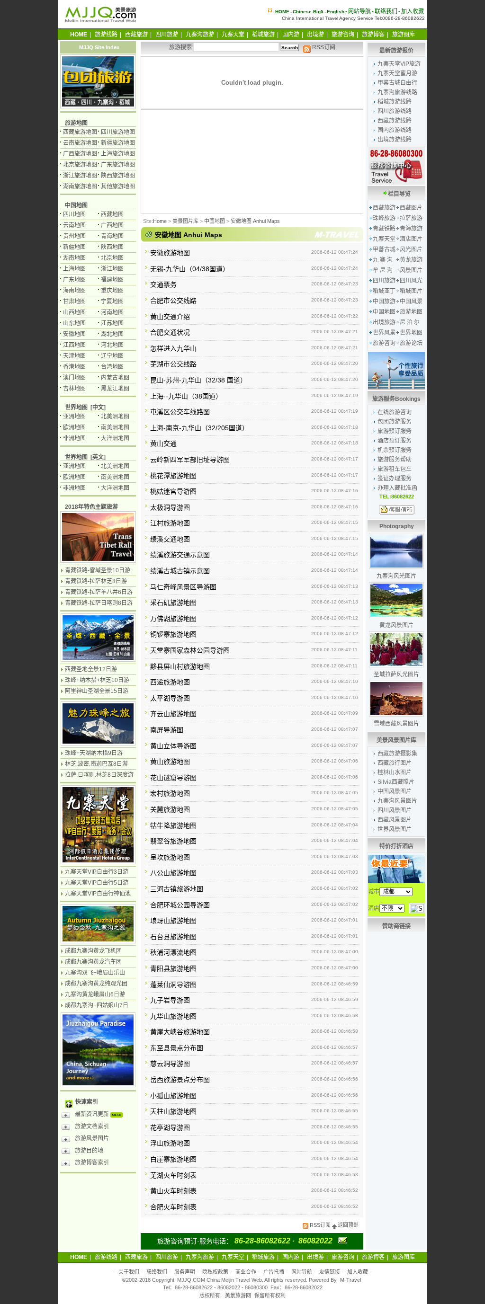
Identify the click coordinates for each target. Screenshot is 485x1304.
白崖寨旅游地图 (173, 1159)
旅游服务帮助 (394, 459)
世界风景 (384, 332)
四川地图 (74, 214)
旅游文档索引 (92, 1126)
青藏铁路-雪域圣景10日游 (97, 570)
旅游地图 (411, 312)
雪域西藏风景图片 (396, 723)
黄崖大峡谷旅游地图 (180, 1032)
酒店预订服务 (394, 440)
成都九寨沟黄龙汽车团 (93, 961)
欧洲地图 (74, 427)
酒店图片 (411, 239)
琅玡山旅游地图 (173, 920)
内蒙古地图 (115, 377)
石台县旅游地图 (173, 936)
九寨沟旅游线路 (397, 92)
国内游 (290, 34)
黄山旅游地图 (170, 761)
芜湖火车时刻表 (173, 1175)
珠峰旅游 (384, 218)
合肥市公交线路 (173, 300)
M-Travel (350, 1280)
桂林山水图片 (394, 772)
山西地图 (74, 312)
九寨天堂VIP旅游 (399, 64)
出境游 (315, 34)
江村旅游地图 (170, 523)
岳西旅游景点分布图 (180, 1079)
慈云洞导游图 (170, 1063)
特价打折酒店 (396, 846)
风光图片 (411, 249)
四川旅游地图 (118, 132)
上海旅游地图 (118, 154)
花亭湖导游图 (170, 1127)
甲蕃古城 (384, 249)
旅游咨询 (343, 34)
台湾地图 (112, 367)
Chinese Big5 (308, 11)
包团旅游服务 (394, 421)
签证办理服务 (394, 478)
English (335, 11)
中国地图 (214, 221)
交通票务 (163, 284)
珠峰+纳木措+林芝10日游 (97, 680)
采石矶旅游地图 (173, 602)
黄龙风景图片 (396, 625)
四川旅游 (166, 34)
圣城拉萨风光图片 (396, 674)
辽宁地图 (112, 356)
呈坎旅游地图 (170, 857)
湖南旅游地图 (80, 186)
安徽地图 (74, 334)
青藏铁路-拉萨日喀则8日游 (99, 603)
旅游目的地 (89, 1150)
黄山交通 (163, 443)
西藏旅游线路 (394, 120)
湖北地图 (112, 334)
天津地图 (74, 356)
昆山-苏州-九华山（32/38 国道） (198, 380)
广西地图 (112, 225)
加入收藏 (412, 11)
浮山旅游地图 (170, 1143)
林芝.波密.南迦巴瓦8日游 (96, 764)
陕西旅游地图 (118, 175)
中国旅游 (384, 301)
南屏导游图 (166, 730)
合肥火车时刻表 (173, 1207)
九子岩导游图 (170, 1000)
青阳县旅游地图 (173, 968)
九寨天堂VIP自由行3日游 (96, 872)
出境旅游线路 (394, 139)
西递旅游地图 (170, 682)
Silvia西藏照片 (395, 782)
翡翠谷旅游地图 (173, 841)
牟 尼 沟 (383, 270)
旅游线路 (106, 34)
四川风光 (411, 280)
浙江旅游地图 (80, 175)
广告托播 (273, 1272)
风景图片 (411, 270)
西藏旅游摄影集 (397, 753)
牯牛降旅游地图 (173, 825)
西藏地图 (112, 214)
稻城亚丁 (384, 291)
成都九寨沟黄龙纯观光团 (96, 983)
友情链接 (329, 1272)
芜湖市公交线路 (173, 364)
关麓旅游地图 (170, 809)
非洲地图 (74, 438)
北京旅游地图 (80, 164)
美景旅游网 (238, 1295)
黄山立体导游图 (173, 746)
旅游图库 (403, 34)
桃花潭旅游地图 (173, 475)
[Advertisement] (192, 161)
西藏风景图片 (394, 819)
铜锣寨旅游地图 (173, 634)
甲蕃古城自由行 (397, 83)
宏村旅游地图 (170, 793)
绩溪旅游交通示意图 (180, 555)
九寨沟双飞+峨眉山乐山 (95, 972)
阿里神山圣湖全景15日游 (96, 691)
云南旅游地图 (80, 143)
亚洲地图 (74, 416)
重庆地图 (112, 290)
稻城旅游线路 (394, 101)
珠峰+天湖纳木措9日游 (94, 753)
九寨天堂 (233, 34)
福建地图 (112, 279)
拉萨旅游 (411, 218)
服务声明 (184, 1272)
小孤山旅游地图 (173, 1096)
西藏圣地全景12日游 (91, 669)
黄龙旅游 (411, 260)
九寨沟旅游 (200, 34)
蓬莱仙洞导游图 (173, 984)
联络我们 (386, 11)
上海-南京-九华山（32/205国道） (199, 428)
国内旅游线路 (394, 130)
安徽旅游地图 (170, 253)
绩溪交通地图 (170, 539)
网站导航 (359, 11)
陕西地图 (112, 247)
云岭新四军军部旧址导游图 (190, 459)
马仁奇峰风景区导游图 (183, 587)
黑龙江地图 (115, 388)
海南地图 (74, 290)
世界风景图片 (394, 829)
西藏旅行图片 (394, 763)
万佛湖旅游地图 (173, 618)
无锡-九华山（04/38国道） (189, 269)
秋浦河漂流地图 (173, 952)
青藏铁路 (384, 228)
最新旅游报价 (396, 50)
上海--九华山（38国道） (186, 396)
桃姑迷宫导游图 (173, 491)
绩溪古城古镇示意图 (180, 571)
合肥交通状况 (170, 332)
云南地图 (74, 225)
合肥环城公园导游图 (180, 905)
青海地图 (112, 236)
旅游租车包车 (394, 469)
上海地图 (74, 269)
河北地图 (112, 345)
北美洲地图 (115, 416)
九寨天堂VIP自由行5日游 (96, 882)
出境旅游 (384, 322)
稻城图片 (411, 291)
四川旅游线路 (394, 111)
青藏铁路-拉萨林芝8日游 (96, 581)
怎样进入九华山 (173, 348)
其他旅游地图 (118, 186)
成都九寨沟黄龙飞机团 (93, 951)
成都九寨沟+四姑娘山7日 (96, 1005)
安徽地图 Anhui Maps (255, 221)
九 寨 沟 (383, 260)
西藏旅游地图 (80, 132)
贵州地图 (74, 236)
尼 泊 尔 (410, 322)
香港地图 (74, 367)
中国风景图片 (394, 791)
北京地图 (112, 258)
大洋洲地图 (115, 438)
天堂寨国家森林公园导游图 (190, 650)
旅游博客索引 (92, 1162)
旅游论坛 (411, 343)
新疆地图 (74, 247)
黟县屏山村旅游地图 (180, 666)
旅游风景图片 (92, 1138)
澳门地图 (74, 377)
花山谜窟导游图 (173, 777)
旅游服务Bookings (396, 399)
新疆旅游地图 (118, 143)
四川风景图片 (394, 810)
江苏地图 (112, 323)
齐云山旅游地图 (173, 714)
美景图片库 (185, 221)
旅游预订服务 (394, 431)
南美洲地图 (115, 427)
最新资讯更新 (92, 1114)
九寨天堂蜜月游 (397, 73)
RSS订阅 (323, 47)
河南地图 (112, 312)
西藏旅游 (136, 34)
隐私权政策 (215, 1272)
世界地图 (411, 332)
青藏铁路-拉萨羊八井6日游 (99, 592)
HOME (282, 11)
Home (160, 221)
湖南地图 (74, 258)
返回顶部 (348, 1225)
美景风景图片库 (396, 740)
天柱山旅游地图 (173, 1111)
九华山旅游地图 (173, 1016)
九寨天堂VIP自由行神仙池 (98, 893)
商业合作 (245, 1272)
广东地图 (74, 279)
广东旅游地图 (118, 164)
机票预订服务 (394, 450)
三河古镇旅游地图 (176, 889)
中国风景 (411, 301)
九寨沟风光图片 (396, 576)
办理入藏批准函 (397, 488)
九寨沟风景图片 (397, 801)
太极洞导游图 (170, 507)
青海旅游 (411, 228)
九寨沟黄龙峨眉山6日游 (95, 994)
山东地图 (74, 323)
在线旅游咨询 (394, 412)
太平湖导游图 (170, 698)
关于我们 (128, 1272)
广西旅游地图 (80, 154)
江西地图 (74, 345)
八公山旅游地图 (173, 873)
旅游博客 (373, 34)
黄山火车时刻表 (173, 1191)
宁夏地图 (112, 301)
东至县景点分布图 (176, 1048)
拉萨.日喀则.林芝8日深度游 (99, 775)
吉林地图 (74, 388)
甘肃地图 (74, 301)
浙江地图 (112, 269)
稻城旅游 (263, 34)
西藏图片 (411, 207)
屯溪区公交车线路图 (180, 412)
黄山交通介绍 (170, 316)
